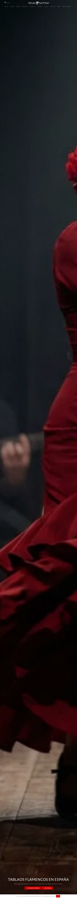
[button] (8, 3)
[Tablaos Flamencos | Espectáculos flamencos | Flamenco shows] (38, 3)
